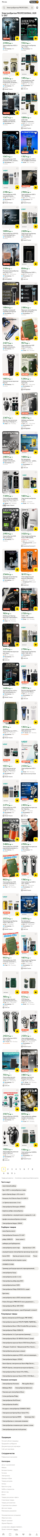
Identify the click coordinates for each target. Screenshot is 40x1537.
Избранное (23, 1534)
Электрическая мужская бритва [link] (10, 382)
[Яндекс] (15, 1530)
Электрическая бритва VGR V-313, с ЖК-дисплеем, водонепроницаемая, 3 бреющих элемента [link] (28, 960)
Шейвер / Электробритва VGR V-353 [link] (28, 271)
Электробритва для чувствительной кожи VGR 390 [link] (9, 1000)
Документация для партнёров (11, 1446)
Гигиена (4, 1473)
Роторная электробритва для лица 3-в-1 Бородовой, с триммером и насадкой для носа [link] (11, 271)
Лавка (16, 1534)
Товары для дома (7, 1481)
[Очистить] (32, 7)
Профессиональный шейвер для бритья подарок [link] (9, 120)
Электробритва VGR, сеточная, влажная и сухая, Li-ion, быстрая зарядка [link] (9, 882)
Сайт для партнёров (8, 1449)
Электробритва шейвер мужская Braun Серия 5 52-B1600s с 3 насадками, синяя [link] (10, 499)
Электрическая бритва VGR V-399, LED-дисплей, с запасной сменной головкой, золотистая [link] (10, 921)
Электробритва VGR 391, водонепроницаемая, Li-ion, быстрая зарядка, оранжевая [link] (10, 847)
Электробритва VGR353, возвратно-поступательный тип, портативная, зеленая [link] (29, 1152)
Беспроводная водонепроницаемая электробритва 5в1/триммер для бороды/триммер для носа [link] (28, 921)
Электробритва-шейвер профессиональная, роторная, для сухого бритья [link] (28, 1117)
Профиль (36, 1534)
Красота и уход (6, 1486)
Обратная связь (6, 1518)
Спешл (10, 1534)
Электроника (6, 1475)
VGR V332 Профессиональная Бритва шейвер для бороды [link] (27, 120)
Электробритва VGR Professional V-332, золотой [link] (27, 81)
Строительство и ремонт (9, 1505)
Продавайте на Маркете (9, 1443)
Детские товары (7, 1508)
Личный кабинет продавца (10, 1441)
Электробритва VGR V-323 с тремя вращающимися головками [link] (28, 882)
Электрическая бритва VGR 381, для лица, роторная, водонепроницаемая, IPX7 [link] (10, 577)
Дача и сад (5, 1492)
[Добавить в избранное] (17, 19)
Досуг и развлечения (8, 1465)
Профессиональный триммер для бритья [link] (9, 310)
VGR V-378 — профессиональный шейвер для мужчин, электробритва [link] (27, 616)
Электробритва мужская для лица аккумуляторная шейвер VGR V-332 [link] (10, 652)
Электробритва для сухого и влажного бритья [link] (9, 1078)
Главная (3, 1534)
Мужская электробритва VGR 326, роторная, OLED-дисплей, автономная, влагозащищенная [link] (29, 310)
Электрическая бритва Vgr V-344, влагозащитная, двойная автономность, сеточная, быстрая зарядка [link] (29, 46)
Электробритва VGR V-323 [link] (28, 769)
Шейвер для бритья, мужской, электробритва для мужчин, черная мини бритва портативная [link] (11, 616)
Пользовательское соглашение (11, 1515)
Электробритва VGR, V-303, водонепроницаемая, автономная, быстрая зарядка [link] (10, 46)
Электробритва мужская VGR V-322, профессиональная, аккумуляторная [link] (29, 847)
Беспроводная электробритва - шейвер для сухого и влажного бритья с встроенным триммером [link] (29, 460)
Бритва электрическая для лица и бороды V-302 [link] (10, 421)
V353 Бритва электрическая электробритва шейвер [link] (28, 1000)
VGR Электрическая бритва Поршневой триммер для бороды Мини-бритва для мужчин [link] (9, 769)
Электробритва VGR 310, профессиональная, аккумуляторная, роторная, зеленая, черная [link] (10, 1117)
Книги (3, 1494)
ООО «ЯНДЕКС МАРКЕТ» (14, 1527)
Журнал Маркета (7, 1523)
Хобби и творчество (8, 1489)
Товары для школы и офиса (10, 1497)
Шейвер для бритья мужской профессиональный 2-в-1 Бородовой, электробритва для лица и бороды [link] (29, 382)
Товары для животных (8, 1503)
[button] (37, 7)
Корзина (30, 1534)
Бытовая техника (7, 1470)
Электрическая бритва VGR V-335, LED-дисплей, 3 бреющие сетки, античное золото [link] (28, 234)
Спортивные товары (8, 1500)
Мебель (4, 1467)
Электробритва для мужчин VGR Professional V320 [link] (29, 1039)
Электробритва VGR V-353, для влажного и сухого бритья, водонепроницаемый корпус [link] (10, 691)
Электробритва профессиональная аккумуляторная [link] (9, 346)
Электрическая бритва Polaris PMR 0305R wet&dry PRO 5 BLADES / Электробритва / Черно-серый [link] (29, 536)
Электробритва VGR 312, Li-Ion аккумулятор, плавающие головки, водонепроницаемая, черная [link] (10, 234)
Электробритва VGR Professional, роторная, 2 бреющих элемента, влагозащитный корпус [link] (10, 81)
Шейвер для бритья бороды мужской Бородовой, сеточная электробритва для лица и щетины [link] (29, 1078)
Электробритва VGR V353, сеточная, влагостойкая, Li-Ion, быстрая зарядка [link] (27, 346)
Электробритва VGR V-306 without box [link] (28, 730)
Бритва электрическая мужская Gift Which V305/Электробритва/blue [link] (28, 691)
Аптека (4, 1484)
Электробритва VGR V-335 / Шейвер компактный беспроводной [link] (28, 195)
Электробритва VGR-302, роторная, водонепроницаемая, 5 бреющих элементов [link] (10, 536)
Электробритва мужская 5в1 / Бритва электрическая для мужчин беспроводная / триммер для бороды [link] (29, 808)
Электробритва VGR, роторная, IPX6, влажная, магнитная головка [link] (10, 159)
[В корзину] (17, 38)
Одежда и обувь (7, 1478)
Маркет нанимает (7, 1520)
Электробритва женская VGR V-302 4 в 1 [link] (10, 1152)
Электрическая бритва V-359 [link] (28, 499)
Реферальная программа (9, 1457)
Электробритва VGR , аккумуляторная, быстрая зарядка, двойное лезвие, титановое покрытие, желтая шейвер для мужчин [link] (9, 808)
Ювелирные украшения (9, 1511)
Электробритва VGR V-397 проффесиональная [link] (28, 159)
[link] (9, 1186)
